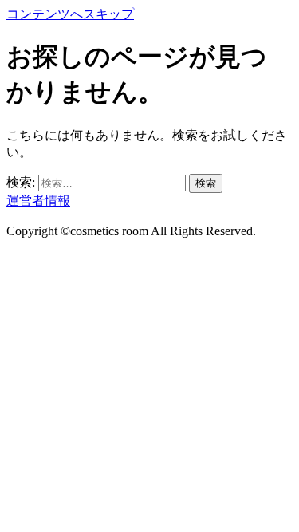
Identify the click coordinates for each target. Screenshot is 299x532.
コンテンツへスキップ (70, 14)
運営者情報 (38, 200)
